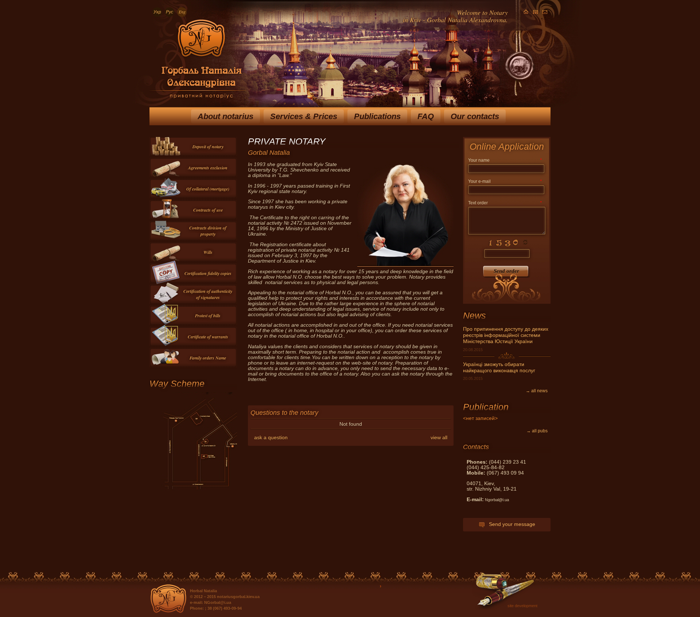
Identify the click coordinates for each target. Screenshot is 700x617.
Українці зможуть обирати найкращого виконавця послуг (499, 367)
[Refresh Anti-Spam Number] (507, 242)
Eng (182, 12)
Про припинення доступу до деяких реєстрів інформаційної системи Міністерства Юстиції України (505, 335)
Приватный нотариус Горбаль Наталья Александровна (197, 61)
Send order (506, 271)
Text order (505, 202)
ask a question (271, 437)
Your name (505, 160)
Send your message (510, 524)
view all (439, 437)
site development (522, 606)
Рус (169, 12)
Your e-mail (505, 181)
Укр (157, 12)
